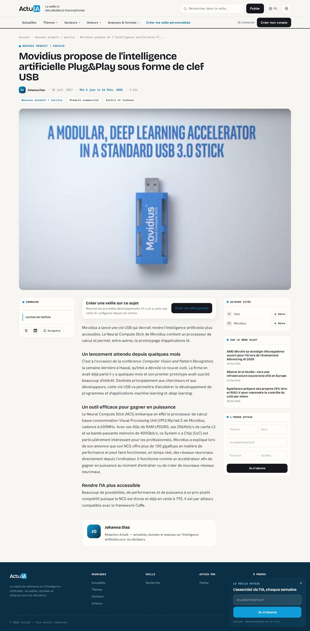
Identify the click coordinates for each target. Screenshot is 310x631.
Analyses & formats (122, 22)
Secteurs (70, 22)
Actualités (29, 22)
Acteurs (92, 22)
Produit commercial (84, 100)
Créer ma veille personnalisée (168, 22)
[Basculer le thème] (286, 8)
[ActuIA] (29, 8)
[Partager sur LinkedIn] (35, 330)
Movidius (237, 323)
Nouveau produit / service (55, 37)
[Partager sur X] (26, 330)
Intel (234, 314)
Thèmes (49, 22)
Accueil (24, 37)
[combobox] (215, 8)
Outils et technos (120, 100)
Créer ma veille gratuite (191, 308)
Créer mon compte (274, 22)
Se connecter (246, 22)
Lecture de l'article (38, 317)
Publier (255, 8)
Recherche (153, 583)
